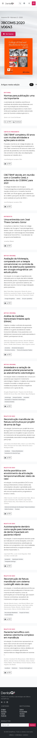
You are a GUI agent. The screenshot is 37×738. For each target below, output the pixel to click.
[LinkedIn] (7, 702)
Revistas (3, 711)
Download (18, 122)
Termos (22, 714)
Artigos (3, 709)
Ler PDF (8, 122)
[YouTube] (1, 702)
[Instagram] (4, 702)
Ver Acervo (9, 34)
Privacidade (23, 711)
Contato (22, 716)
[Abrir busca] (20, 3)
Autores (3, 716)
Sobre (22, 709)
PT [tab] (31, 84)
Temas (3, 714)
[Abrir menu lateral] (3, 3)
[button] (24, 3)
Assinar (32, 725)
